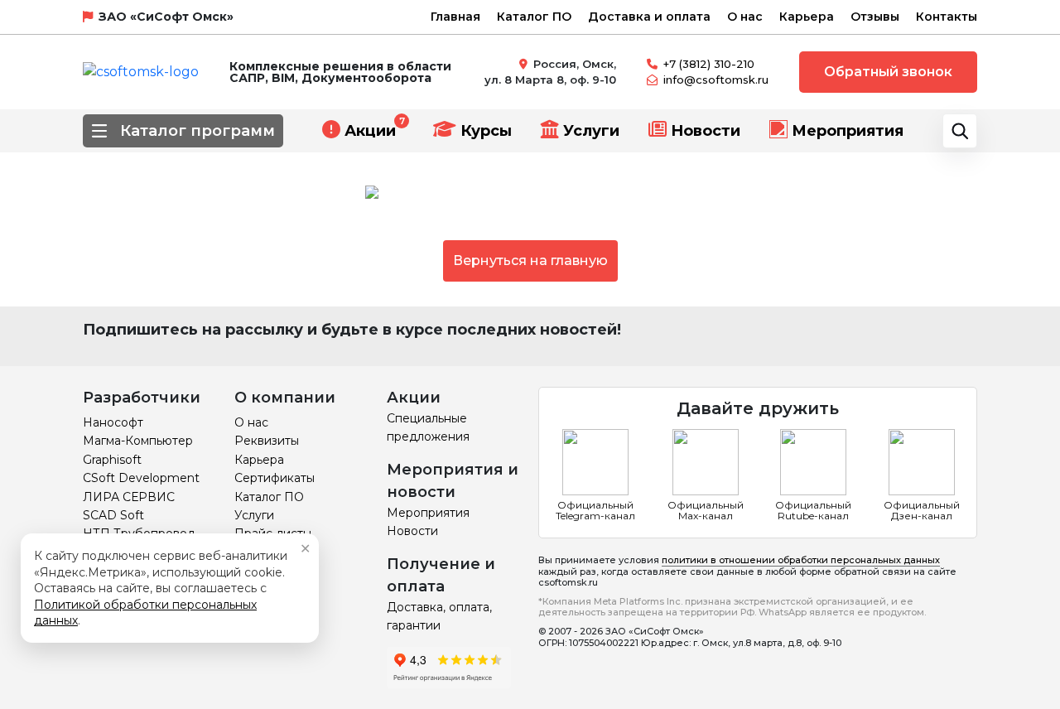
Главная (455, 16)
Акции (370, 131)
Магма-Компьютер (138, 440)
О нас (745, 16)
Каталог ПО (534, 16)
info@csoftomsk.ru (715, 79)
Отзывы (874, 16)
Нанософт (113, 422)
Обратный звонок (888, 72)
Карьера (806, 16)
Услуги (591, 131)
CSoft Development (141, 477)
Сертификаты (274, 477)
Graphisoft (112, 459)
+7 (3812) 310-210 (708, 63)
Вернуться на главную (530, 260)
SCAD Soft (113, 515)
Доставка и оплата (649, 16)
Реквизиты (266, 440)
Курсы (486, 131)
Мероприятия (847, 131)
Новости (705, 131)
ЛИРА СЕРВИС (129, 497)
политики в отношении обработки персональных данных (801, 560)
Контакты (946, 16)
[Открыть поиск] (959, 130)
